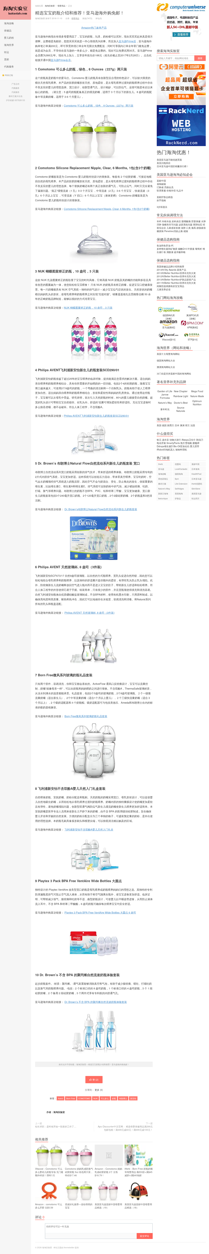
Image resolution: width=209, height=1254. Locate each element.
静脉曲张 (201, 227)
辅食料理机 (181, 449)
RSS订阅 (9, 75)
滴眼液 (170, 252)
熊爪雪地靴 (186, 443)
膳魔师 (196, 443)
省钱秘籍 (161, 184)
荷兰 (187, 425)
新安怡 (133, 1098)
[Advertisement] (181, 560)
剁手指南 (161, 200)
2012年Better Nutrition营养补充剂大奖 (176, 276)
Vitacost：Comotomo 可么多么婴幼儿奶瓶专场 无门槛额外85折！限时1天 (49, 1172)
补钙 (159, 221)
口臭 (188, 227)
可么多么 (105, 1098)
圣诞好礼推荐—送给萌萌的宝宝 (78, 1206)
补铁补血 (166, 221)
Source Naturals (180, 409)
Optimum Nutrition (197, 402)
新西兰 (170, 425)
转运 (6, 52)
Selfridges (179, 488)
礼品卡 (179, 190)
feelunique (163, 498)
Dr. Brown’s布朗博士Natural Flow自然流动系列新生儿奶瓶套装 (100, 509)
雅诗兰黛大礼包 (15, 96)
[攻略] (169, 318)
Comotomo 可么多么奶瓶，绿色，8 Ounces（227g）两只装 (98, 105)
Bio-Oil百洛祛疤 (181, 446)
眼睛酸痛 (186, 221)
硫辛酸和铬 (179, 252)
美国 (159, 425)
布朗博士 (123, 1098)
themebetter (69, 1247)
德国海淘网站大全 (166, 360)
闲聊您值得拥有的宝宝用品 (170, 286)
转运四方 (195, 498)
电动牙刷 (161, 443)
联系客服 (161, 190)
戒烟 (185, 231)
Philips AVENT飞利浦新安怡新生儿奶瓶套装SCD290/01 (96, 416)
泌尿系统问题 (185, 224)
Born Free (70, 1098)
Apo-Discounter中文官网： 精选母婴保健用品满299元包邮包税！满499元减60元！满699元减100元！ (125, 1128)
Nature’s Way (165, 402)
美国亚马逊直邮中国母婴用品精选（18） (138, 1206)
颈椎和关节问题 (170, 224)
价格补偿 (171, 190)
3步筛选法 (162, 206)
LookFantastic (181, 469)
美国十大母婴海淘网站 (168, 354)
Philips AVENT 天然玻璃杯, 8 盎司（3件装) (89, 613)
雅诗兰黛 (162, 483)
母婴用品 (61, 5)
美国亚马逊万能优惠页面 (169, 159)
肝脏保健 (196, 221)
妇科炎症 (176, 221)
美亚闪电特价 (163, 163)
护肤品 (178, 498)
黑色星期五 (163, 478)
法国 (192, 425)
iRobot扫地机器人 (166, 449)
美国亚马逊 (196, 493)
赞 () (95, 1079)
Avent (60, 1098)
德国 (164, 425)
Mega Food (197, 391)
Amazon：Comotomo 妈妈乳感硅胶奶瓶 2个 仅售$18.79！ (108, 1172)
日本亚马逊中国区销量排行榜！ (173, 166)
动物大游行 (175, 439)
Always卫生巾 (189, 439)
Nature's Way (164, 488)
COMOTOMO (84, 1098)
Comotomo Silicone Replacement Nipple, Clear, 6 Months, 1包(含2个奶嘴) (107, 209)
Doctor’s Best (181, 402)
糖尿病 (160, 231)
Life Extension (181, 483)
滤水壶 (165, 439)
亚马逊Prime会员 (61, 60)
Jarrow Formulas (165, 396)
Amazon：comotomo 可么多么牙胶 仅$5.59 (48, 1206)
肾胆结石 (197, 224)
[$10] (172, 339)
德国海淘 (179, 473)
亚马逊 (161, 469)
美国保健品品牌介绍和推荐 (170, 266)
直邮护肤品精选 (165, 197)
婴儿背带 (194, 446)
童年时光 (164, 409)
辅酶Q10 (182, 248)
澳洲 (182, 425)
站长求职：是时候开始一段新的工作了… (55, 1126)
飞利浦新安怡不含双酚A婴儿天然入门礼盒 (88, 829)
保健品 (7, 30)
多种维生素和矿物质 (167, 248)
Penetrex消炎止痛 (173, 231)
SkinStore (196, 488)
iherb (160, 464)
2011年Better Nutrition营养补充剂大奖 (176, 282)
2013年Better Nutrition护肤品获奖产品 (176, 279)
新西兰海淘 (163, 493)
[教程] (172, 327)
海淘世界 (9, 45)
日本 (177, 425)
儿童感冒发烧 (173, 227)
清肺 (183, 227)
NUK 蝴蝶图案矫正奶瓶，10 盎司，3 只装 (88, 307)
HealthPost (196, 473)
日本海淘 (195, 469)
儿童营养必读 (163, 289)
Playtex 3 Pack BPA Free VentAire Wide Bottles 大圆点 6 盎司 (100, 912)
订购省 (160, 187)
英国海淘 (179, 493)
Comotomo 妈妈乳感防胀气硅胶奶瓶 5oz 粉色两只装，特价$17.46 (79, 1172)
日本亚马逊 (196, 478)
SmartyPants (173, 443)
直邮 (6, 59)
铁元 (159, 439)
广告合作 (15, 83)
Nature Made (197, 396)
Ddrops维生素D (165, 446)
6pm (177, 478)
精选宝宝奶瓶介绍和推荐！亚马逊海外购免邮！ (79, 12)
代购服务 (9, 66)
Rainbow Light (180, 396)
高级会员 (168, 187)
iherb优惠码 (197, 483)
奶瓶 (114, 1098)
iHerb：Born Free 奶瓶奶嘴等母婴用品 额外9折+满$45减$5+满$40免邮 (139, 1172)
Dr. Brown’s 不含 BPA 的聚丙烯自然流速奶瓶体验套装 (95, 1002)
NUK (95, 1098)
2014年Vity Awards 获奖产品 (171, 269)
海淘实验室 (15, 10)
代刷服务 (15, 92)
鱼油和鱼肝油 (163, 245)
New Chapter (180, 391)
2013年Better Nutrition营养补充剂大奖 (176, 273)
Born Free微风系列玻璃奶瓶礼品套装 (85, 716)
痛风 (193, 227)
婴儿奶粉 (9, 37)
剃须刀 (199, 439)
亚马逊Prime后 (127, 41)
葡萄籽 (198, 248)
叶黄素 (191, 248)
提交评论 (144, 1235)
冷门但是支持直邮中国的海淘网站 (174, 373)
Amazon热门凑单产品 (94, 27)
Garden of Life (164, 391)
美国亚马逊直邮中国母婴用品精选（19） (108, 1206)
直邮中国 (161, 180)
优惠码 (178, 464)
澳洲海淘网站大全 (166, 367)
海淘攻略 (9, 23)
